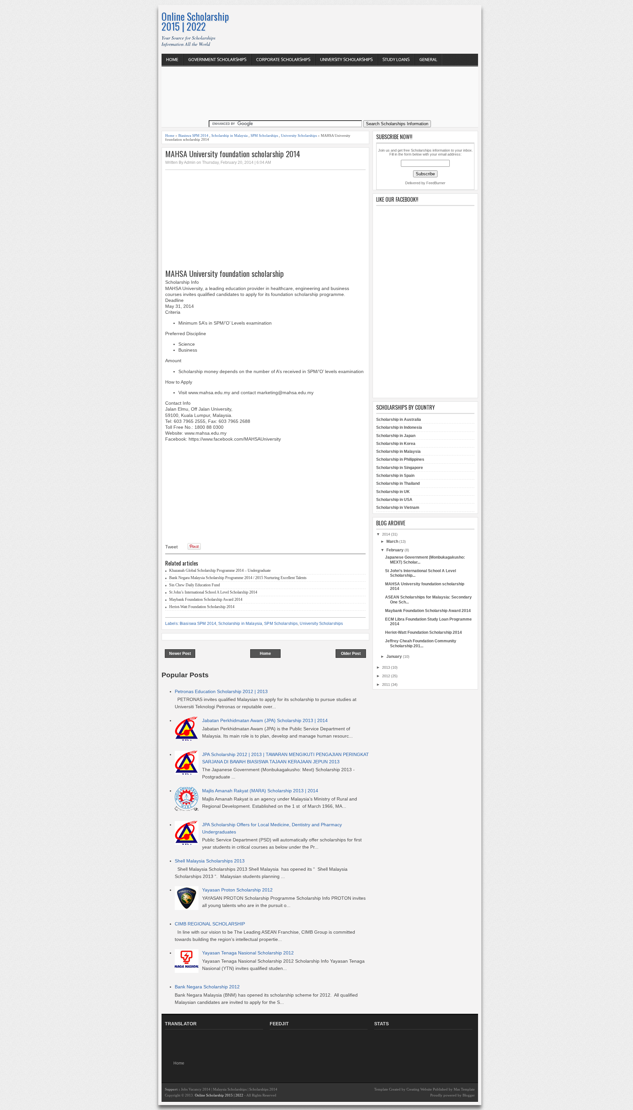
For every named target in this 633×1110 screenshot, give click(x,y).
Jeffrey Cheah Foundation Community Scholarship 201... (420, 643)
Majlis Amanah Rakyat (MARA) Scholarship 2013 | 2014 (260, 790)
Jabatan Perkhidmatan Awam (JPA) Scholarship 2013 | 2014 (265, 720)
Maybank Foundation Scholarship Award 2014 (205, 599)
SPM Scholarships (264, 135)
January (394, 656)
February (395, 550)
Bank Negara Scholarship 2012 (207, 986)
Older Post (351, 653)
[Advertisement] (358, 20)
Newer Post (180, 653)
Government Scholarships (217, 59)
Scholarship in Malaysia (229, 135)
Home (172, 59)
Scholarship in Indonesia (399, 427)
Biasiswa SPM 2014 (193, 135)
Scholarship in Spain (395, 475)
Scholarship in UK (393, 491)
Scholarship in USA (394, 499)
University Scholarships (346, 59)
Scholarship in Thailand (398, 483)
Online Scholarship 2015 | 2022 (195, 21)
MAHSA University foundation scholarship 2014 (232, 154)
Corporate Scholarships (283, 59)
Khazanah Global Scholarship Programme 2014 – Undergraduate (220, 570)
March (392, 541)
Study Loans (395, 59)
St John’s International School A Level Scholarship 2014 (213, 592)
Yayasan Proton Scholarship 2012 (237, 889)
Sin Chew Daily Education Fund (194, 585)
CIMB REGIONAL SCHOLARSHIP (210, 923)
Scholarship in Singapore (399, 467)
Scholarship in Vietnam (397, 507)
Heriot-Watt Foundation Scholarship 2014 (201, 606)
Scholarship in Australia (398, 419)
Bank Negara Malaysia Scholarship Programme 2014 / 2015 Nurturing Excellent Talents (238, 577)
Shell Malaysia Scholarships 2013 (210, 860)
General (428, 59)
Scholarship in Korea (395, 443)
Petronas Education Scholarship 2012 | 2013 (221, 691)
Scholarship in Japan (395, 435)
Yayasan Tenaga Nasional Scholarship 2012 (248, 952)
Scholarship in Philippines (400, 459)
